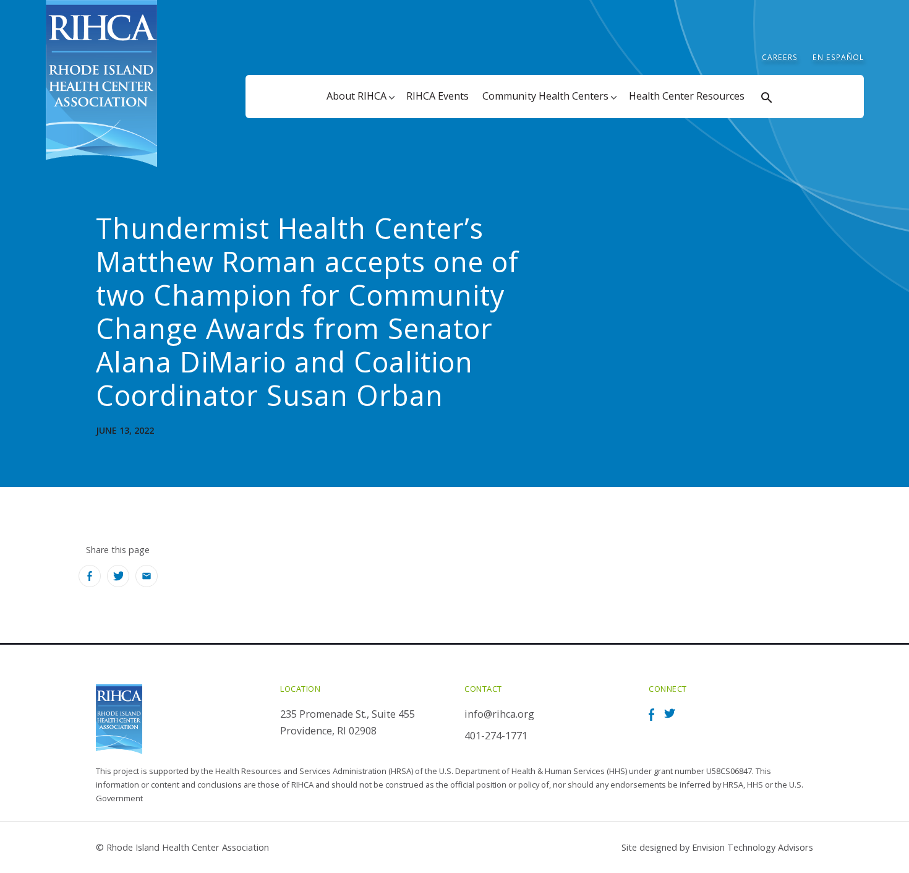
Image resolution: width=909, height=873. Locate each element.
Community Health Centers (545, 96)
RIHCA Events (437, 96)
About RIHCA (356, 96)
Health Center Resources (687, 96)
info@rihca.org (499, 714)
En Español (838, 57)
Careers (780, 57)
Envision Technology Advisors (752, 847)
